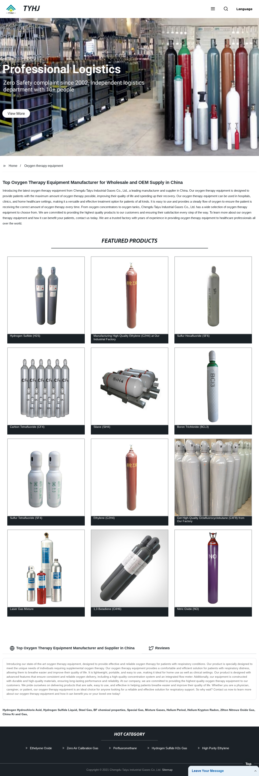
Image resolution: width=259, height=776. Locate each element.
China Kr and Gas (15, 714)
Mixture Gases (155, 710)
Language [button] (244, 9)
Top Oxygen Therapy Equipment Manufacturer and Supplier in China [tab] (75, 648)
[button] (213, 9)
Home (13, 165)
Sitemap (167, 769)
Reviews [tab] (162, 648)
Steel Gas (85, 710)
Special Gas (135, 710)
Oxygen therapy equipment (43, 165)
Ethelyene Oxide (41, 748)
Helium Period (176, 710)
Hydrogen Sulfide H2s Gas (169, 748)
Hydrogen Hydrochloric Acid (22, 710)
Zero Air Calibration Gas (82, 748)
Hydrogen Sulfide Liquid (60, 710)
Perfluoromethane (125, 748)
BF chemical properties (109, 710)
